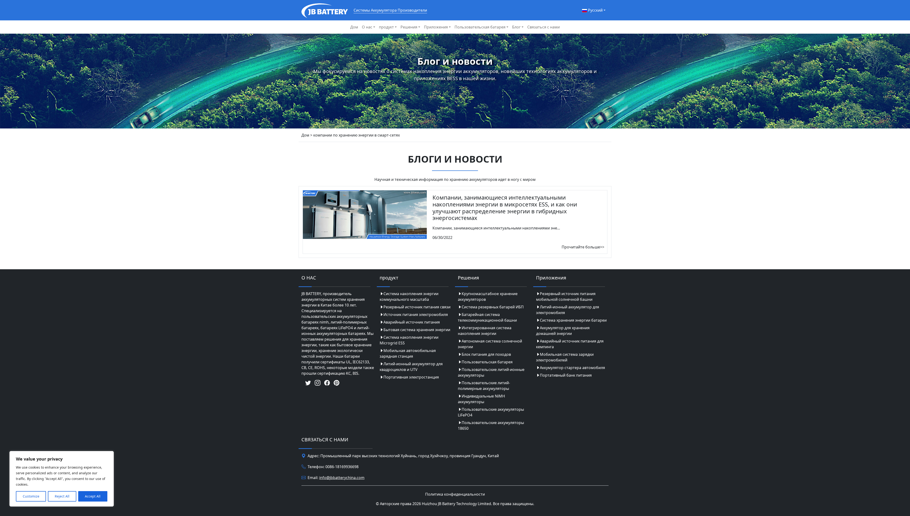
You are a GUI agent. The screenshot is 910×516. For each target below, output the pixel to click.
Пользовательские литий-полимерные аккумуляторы (484, 385)
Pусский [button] (595, 10)
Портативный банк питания (566, 375)
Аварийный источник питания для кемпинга (570, 343)
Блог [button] (516, 27)
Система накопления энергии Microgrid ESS (409, 340)
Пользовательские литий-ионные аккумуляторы (491, 372)
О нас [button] (367, 27)
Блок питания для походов (486, 354)
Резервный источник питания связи (416, 307)
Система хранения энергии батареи (573, 320)
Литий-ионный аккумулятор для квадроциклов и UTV (411, 366)
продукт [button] (386, 27)
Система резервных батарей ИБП (493, 307)
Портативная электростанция (411, 377)
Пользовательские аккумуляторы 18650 (491, 425)
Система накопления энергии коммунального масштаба (409, 296)
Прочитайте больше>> (583, 247)
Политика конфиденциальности (455, 494)
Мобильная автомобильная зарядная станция (408, 353)
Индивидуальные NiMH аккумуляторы (481, 398)
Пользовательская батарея (487, 362)
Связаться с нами (543, 27)
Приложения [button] (436, 27)
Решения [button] (408, 27)
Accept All (92, 496)
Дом (354, 27)
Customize (31, 496)
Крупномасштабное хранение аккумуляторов (488, 296)
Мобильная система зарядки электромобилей (565, 357)
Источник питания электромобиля (415, 314)
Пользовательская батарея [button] (480, 27)
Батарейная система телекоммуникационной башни (487, 317)
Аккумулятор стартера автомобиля (572, 367)
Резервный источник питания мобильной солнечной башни (566, 296)
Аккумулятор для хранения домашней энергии (563, 330)
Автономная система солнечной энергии (490, 343)
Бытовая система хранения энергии (416, 329)
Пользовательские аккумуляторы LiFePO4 (491, 412)
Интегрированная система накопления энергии (484, 330)
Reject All (62, 496)
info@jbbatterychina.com (341, 477)
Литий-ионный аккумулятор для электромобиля (567, 309)
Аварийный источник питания (411, 322)
